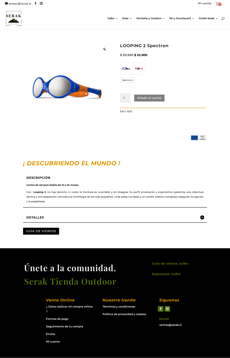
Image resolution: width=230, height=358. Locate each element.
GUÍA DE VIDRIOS (41, 231)
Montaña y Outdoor (149, 18)
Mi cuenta (204, 3)
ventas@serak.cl (170, 325)
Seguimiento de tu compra (64, 326)
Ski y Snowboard (180, 18)
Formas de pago (57, 318)
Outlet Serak (207, 18)
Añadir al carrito (149, 98)
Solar (125, 18)
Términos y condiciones (119, 306)
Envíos (50, 334)
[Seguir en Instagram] (167, 309)
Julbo (110, 18)
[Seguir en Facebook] (160, 309)
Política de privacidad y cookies (124, 314)
